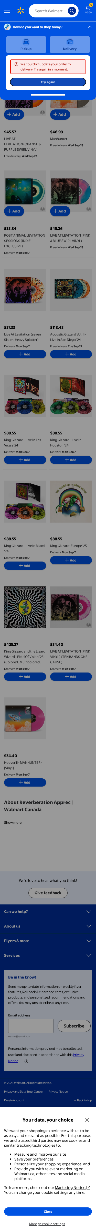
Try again (48, 82)
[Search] (72, 11)
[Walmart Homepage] (20, 11)
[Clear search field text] (65, 10)
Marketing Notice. (70, 1187)
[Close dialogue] (87, 1120)
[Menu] (8, 11)
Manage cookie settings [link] (47, 1224)
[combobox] (54, 10)
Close (48, 1211)
